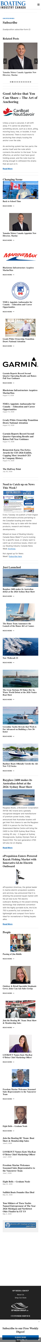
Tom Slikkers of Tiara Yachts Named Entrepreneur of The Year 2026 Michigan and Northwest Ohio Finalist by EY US (19, 1207)
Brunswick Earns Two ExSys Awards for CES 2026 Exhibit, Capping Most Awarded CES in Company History (17, 454)
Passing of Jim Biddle (12, 954)
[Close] (38, 1321)
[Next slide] (36, 61)
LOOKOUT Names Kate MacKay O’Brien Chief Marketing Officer (17, 1056)
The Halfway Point (12, 469)
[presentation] (20, 56)
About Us (20, 1295)
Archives (11, 549)
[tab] (10, 81)
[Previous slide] (5, 61)
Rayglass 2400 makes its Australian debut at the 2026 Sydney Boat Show (19, 590)
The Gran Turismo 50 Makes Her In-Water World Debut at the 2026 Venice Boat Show (20, 692)
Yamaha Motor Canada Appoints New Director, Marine (19, 73)
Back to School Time (12, 201)
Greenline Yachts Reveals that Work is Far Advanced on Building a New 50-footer (19, 729)
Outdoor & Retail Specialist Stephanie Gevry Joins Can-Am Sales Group (19, 987)
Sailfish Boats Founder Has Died (18, 1192)
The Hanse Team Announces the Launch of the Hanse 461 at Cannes (18, 625)
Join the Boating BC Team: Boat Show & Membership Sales (20, 1021)
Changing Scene (12, 179)
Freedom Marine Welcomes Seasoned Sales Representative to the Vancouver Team (19, 1092)
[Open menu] (38, 4)
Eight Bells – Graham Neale (15, 1126)
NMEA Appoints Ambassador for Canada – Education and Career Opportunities (17, 304)
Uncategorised (8, 18)
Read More (8, 168)
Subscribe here (15, 556)
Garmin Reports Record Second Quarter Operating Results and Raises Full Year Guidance (19, 376)
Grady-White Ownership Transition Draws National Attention (18, 340)
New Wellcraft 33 (10, 657)
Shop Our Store (20, 1298)
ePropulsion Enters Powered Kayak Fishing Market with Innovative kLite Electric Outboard (20, 861)
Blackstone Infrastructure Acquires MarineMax (18, 269)
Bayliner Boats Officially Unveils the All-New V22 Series (20, 765)
